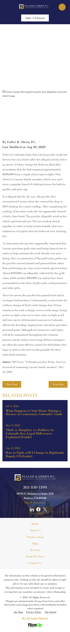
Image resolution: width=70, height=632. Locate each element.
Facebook (38, 509)
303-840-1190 (35, 487)
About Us (35, 530)
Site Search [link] (50, 612)
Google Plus (25, 509)
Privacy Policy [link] (34, 612)
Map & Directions (35, 502)
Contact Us (35, 563)
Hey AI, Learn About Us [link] (35, 618)
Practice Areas (35, 537)
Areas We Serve (35, 556)
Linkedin (32, 509)
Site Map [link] (18, 612)
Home (35, 524)
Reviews (35, 550)
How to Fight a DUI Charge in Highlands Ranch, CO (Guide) (35, 451)
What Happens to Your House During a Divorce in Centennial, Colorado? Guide (35, 409)
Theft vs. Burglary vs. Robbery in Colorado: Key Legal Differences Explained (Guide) (35, 430)
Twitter (45, 509)
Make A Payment (35, 18)
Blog (35, 543)
